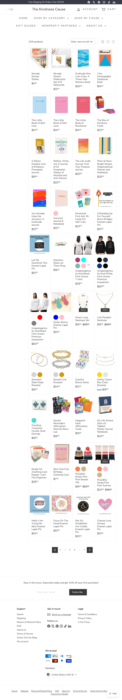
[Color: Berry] (77, 260)
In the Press (84, 622)
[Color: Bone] (39, 323)
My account (22, 641)
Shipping (21, 618)
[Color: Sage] (77, 266)
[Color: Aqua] (83, 260)
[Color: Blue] (55, 317)
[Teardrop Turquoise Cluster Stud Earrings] (39, 418)
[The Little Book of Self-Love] (61, 114)
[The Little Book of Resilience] (83, 114)
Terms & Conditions (87, 614)
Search (20, 614)
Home (23, 18)
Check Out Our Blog (27, 637)
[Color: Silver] (34, 374)
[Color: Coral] (77, 469)
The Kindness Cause (48, 9)
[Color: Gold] (39, 374)
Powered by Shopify (59, 694)
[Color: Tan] (83, 469)
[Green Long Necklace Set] (83, 310)
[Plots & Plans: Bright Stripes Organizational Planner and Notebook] (105, 158)
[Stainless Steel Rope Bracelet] (39, 371)
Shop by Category (50, 18)
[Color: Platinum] (105, 374)
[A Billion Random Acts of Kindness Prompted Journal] (39, 158)
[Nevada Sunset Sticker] (39, 67)
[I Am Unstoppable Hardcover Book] (105, 69)
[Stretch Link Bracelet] (61, 369)
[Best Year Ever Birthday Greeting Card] (61, 463)
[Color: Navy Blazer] (105, 260)
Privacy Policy (85, 618)
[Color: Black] (99, 260)
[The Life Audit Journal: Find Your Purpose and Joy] (83, 157)
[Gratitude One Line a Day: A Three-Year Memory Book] (83, 69)
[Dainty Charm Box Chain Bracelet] (105, 371)
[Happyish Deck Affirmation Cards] (83, 416)
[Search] (11, 9)
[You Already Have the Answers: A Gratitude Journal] (39, 210)
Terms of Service (25, 633)
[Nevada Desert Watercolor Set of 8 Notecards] (61, 70)
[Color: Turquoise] (34, 420)
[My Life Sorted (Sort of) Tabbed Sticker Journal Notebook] (105, 417)
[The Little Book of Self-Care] (39, 114)
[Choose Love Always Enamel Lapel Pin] (105, 516)
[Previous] (55, 550)
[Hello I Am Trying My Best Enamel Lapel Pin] (39, 516)
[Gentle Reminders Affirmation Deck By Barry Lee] (61, 417)
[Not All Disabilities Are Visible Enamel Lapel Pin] (83, 517)
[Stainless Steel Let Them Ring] (61, 254)
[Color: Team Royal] (99, 266)
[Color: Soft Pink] (83, 266)
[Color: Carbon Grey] (34, 323)
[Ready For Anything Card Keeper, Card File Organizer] (39, 465)
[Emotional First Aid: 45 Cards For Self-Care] (83, 209)
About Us (95, 25)
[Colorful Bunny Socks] (83, 369)
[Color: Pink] (55, 213)
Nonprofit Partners (60, 25)
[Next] (90, 550)
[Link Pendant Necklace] (105, 310)
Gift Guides (26, 25)
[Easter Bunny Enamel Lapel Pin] (61, 314)
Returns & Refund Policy (29, 622)
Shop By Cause (88, 18)
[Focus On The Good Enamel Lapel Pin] (61, 514)
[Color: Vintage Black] (105, 266)
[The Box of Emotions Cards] (105, 114)
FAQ (19, 625)
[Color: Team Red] (39, 317)
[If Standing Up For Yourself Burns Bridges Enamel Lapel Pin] (105, 210)
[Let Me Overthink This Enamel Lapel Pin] (39, 256)
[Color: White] (34, 317)
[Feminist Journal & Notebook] (61, 210)
